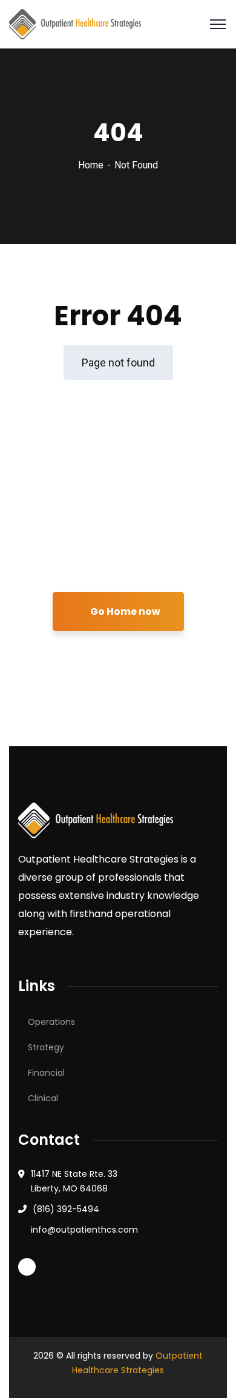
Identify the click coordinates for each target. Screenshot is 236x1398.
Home (90, 165)
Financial (46, 1073)
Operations (51, 1022)
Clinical (43, 1098)
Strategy (46, 1047)
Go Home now (124, 611)
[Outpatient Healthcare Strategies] (75, 23)
